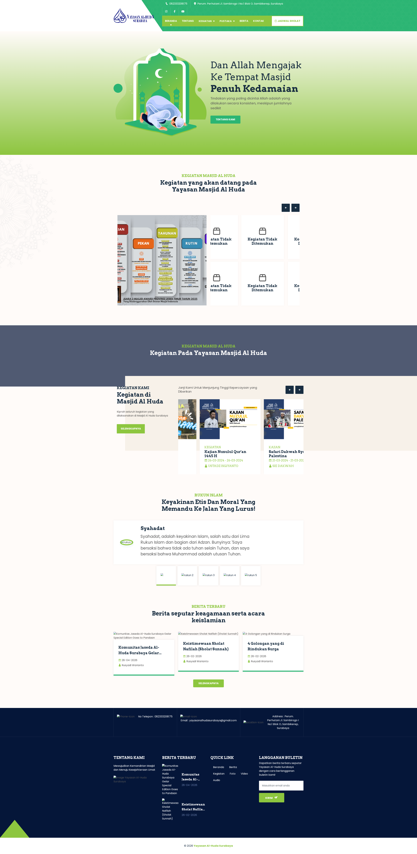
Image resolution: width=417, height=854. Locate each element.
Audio (216, 780)
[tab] (166, 576)
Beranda (171, 21)
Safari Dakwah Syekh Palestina (267, 454)
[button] (286, 208)
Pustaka (226, 21)
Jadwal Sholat (288, 21)
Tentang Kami (225, 119)
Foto (233, 774)
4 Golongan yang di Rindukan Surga (266, 646)
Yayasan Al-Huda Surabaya (213, 846)
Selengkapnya (131, 428)
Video (244, 774)
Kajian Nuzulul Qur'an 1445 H (204, 454)
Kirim (269, 798)
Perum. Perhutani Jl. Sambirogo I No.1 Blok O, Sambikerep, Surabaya (240, 4)
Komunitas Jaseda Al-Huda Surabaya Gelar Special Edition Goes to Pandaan (140, 650)
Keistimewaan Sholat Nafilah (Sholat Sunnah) (206, 646)
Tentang (188, 21)
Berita (244, 21)
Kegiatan (205, 21)
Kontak (258, 21)
